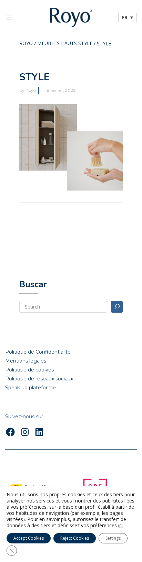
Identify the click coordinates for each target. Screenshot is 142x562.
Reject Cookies (74, 538)
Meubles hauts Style (64, 43)
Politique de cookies (29, 370)
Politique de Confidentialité (38, 352)
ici (120, 525)
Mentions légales (25, 361)
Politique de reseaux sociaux (39, 379)
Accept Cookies (28, 538)
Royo (26, 43)
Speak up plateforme (30, 388)
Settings (113, 538)
